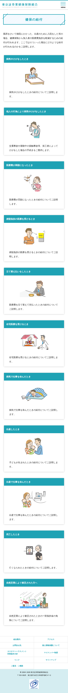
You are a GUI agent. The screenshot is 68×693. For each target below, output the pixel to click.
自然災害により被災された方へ (21, 582)
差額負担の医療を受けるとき (20, 219)
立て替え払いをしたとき (18, 271)
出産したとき (13, 429)
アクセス (50, 639)
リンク (17, 660)
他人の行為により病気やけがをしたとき (26, 111)
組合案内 (16, 639)
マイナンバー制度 (51, 652)
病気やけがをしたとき (17, 59)
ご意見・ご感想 (17, 666)
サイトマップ (51, 660)
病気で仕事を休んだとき (18, 376)
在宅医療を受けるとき (17, 324)
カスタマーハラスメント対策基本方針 (17, 652)
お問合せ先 (17, 645)
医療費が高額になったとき (19, 165)
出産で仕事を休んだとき (18, 482)
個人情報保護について (51, 645)
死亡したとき (13, 534)
